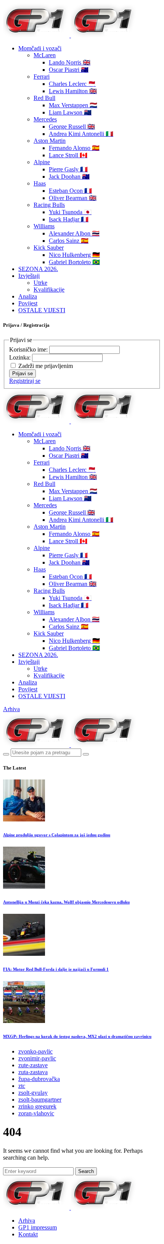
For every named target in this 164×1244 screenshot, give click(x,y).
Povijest (27, 303)
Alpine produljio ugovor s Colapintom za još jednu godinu (56, 835)
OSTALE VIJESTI (41, 310)
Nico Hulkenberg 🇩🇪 (74, 255)
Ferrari (42, 76)
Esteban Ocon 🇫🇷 (70, 190)
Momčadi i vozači (39, 48)
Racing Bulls (49, 205)
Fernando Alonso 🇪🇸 (74, 148)
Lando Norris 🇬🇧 (69, 62)
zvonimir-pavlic (37, 1058)
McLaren (45, 55)
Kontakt (28, 1234)
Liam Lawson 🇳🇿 (70, 112)
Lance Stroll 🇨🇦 (68, 155)
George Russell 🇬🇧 (72, 126)
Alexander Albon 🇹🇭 (74, 233)
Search (86, 1171)
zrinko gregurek (37, 1106)
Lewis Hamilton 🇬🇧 (73, 91)
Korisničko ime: (29, 349)
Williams (44, 226)
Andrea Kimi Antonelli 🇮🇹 (81, 134)
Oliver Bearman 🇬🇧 (72, 198)
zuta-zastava (33, 1072)
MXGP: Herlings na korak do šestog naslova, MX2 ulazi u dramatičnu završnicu (77, 1036)
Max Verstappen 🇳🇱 (73, 105)
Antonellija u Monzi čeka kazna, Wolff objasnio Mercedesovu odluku (66, 902)
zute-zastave (33, 1065)
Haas (40, 183)
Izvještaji (29, 276)
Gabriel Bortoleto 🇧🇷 (74, 262)
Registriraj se (24, 381)
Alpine (42, 162)
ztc (21, 1086)
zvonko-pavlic (35, 1051)
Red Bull (44, 98)
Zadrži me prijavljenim (45, 366)
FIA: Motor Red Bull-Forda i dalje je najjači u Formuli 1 (56, 969)
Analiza (27, 296)
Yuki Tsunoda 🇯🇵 (70, 212)
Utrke (40, 282)
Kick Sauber (49, 247)
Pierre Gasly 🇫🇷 (68, 169)
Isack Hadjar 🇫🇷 (68, 219)
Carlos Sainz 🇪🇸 (68, 240)
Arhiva (11, 709)
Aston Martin (50, 140)
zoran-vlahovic (36, 1113)
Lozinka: (20, 357)
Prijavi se (22, 373)
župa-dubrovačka (39, 1079)
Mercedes (45, 119)
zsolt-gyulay (33, 1092)
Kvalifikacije (49, 289)
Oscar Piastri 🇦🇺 (68, 69)
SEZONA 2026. (38, 269)
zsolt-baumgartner (39, 1099)
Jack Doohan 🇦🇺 (69, 176)
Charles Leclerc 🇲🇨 (72, 84)
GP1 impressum (37, 1227)
